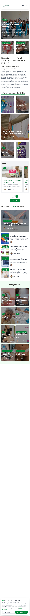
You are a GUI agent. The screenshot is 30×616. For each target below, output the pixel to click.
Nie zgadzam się (8, 612)
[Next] (17, 196)
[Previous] (13, 196)
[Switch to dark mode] (26, 5)
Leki (18, 102)
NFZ (3, 295)
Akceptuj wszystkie (21, 612)
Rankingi (5, 19)
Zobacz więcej (15, 200)
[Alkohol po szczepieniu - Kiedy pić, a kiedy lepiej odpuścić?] (15, 221)
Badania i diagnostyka (7, 102)
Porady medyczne (6, 43)
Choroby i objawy (7, 128)
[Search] (23, 5)
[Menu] (19, 5)
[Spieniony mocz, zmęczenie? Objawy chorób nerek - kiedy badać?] (15, 127)
